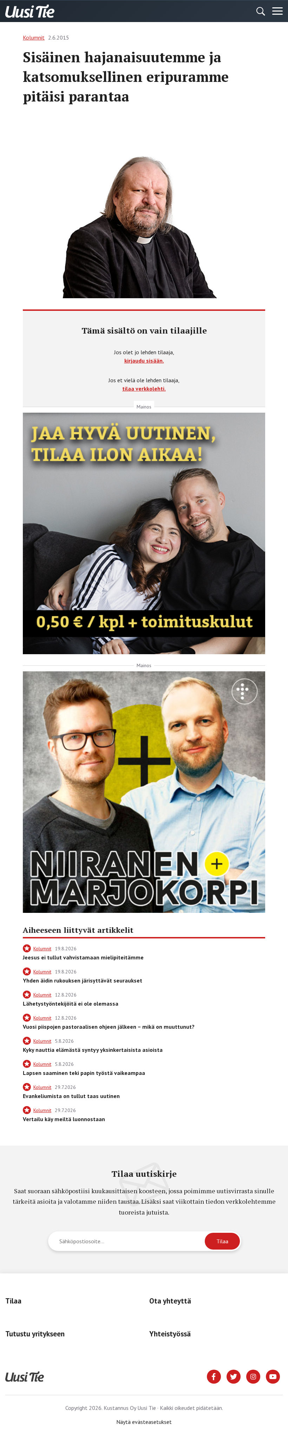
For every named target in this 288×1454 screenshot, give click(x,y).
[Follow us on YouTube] (273, 1376)
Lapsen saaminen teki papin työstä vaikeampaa (84, 1072)
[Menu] (277, 11)
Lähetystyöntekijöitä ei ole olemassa (70, 1003)
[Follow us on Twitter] (234, 1376)
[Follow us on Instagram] (253, 1376)
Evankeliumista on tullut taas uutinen (71, 1095)
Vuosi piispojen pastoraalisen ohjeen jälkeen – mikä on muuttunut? (109, 1026)
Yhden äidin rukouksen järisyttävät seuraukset (82, 980)
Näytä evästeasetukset (144, 1421)
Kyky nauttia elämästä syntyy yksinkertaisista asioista (93, 1049)
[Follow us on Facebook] (214, 1376)
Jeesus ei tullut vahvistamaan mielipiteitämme (83, 957)
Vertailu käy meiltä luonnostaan (64, 1119)
